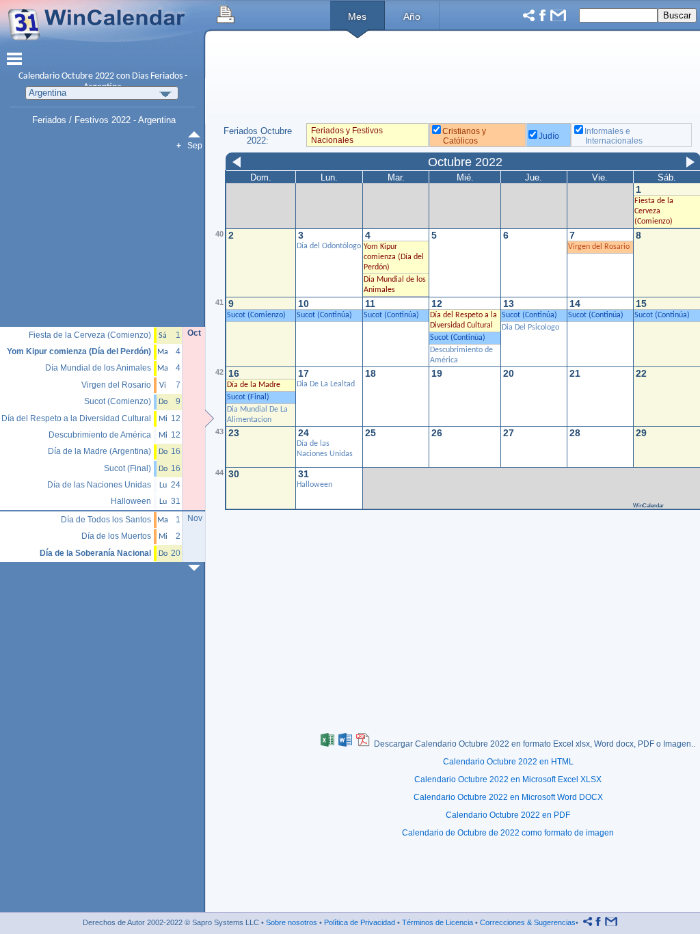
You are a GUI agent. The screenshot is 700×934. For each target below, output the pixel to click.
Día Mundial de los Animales (98, 368)
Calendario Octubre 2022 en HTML (508, 761)
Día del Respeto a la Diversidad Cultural (76, 418)
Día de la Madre (253, 385)
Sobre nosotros (291, 922)
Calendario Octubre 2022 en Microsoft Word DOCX (508, 797)
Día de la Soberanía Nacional (95, 553)
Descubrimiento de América (100, 435)
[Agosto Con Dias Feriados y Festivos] (197, 134)
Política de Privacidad (359, 922)
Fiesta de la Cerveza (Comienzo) (90, 335)
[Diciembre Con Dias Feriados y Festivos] (197, 568)
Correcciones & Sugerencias (528, 922)
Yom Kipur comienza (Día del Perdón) (79, 351)
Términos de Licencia (437, 922)
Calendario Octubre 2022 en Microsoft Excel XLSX (508, 779)
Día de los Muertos (116, 536)
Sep (194, 145)
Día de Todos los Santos (106, 520)
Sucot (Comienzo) (117, 401)
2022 (104, 76)
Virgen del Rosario (599, 247)
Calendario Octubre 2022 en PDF (508, 815)
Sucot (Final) (127, 468)
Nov (194, 518)
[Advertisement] (103, 239)
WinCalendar (648, 506)
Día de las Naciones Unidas (99, 485)
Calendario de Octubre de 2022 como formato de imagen (508, 833)
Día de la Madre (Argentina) (99, 451)
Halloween (314, 485)
